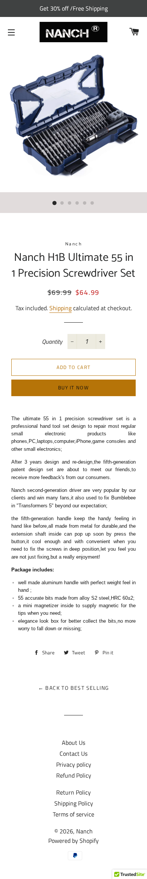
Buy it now (73, 387)
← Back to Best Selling (73, 688)
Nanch (84, 831)
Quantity (52, 341)
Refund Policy (73, 775)
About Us (73, 742)
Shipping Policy (73, 803)
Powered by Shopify (73, 840)
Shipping (60, 307)
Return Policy (73, 792)
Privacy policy (73, 764)
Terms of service (73, 814)
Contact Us (73, 753)
